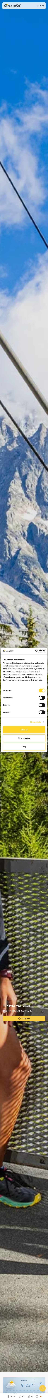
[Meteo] (11, 1396)
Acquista (26, 1018)
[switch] (42, 698)
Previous (20, 1084)
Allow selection (24, 738)
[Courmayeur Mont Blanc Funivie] (12, 5)
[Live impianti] (30, 1396)
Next (27, 1084)
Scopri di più (24, 1011)
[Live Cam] (38, 1396)
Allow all (24, 730)
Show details (35, 722)
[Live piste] (21, 1396)
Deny (24, 747)
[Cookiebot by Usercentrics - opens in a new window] (35, 651)
